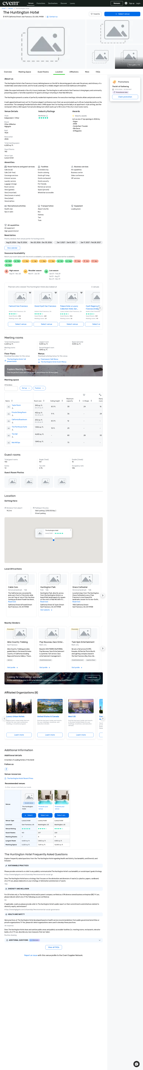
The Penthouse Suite (19, 427)
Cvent (4, 8)
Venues (31, 3)
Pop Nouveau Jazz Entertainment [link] (51, 642)
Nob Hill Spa (16, 443)
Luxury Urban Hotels (15, 716)
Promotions (41, 3)
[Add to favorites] (30, 292)
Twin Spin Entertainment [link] (83, 642)
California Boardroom (19, 420)
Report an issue (30, 955)
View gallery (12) (134, 65)
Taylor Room (16, 405)
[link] (19, 633)
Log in (138, 3)
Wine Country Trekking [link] (17, 642)
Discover (64, 3)
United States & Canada (48, 716)
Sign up (131, 3)
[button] (43, 44)
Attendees (8, 385)
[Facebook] (6, 769)
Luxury (72, 3)
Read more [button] (12, 602)
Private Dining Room (19, 412)
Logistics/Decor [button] (90, 660)
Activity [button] (10, 660)
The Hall (14, 434)
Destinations (53, 3)
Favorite (97, 14)
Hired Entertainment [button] (45, 660)
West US (72, 716)
